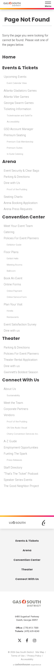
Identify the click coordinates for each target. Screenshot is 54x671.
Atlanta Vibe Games (16, 97)
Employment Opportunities (21, 448)
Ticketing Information (17, 109)
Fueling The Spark (15, 454)
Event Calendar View (17, 83)
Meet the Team (13, 403)
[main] (27, 249)
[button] (5, 523)
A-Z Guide (10, 441)
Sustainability (13, 395)
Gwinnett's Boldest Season (21, 372)
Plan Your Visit (13, 304)
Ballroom (11, 271)
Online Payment (14, 291)
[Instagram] (35, 640)
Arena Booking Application (21, 203)
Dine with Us (12, 183)
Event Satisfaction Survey (20, 324)
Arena (9, 161)
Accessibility (13, 121)
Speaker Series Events (18, 480)
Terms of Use (18, 655)
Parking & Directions (17, 177)
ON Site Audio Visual (17, 427)
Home (9, 57)
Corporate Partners (16, 409)
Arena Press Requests (18, 209)
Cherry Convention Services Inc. (23, 434)
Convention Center (23, 217)
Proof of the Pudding (17, 189)
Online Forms (12, 284)
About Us (10, 389)
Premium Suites (14, 148)
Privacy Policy (34, 655)
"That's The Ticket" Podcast (21, 474)
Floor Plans (11, 252)
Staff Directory (13, 468)
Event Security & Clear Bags (21, 171)
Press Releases (14, 460)
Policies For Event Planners (21, 238)
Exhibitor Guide (14, 244)
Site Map (39, 652)
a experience (27, 664)
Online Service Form (17, 297)
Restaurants (13, 317)
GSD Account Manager (18, 129)
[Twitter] (19, 640)
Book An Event (13, 278)
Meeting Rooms (14, 264)
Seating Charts (13, 197)
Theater (11, 338)
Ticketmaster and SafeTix (19, 115)
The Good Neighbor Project (21, 486)
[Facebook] (27, 640)
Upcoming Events (15, 77)
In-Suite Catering (15, 154)
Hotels (10, 310)
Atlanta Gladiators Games (20, 91)
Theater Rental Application (20, 360)
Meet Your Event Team (18, 226)
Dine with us (12, 331)
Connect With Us (20, 380)
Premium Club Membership (20, 141)
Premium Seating (15, 135)
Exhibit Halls (12, 258)
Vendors (9, 415)
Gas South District (12, 4)
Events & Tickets (20, 67)
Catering (9, 232)
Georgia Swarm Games (19, 103)
